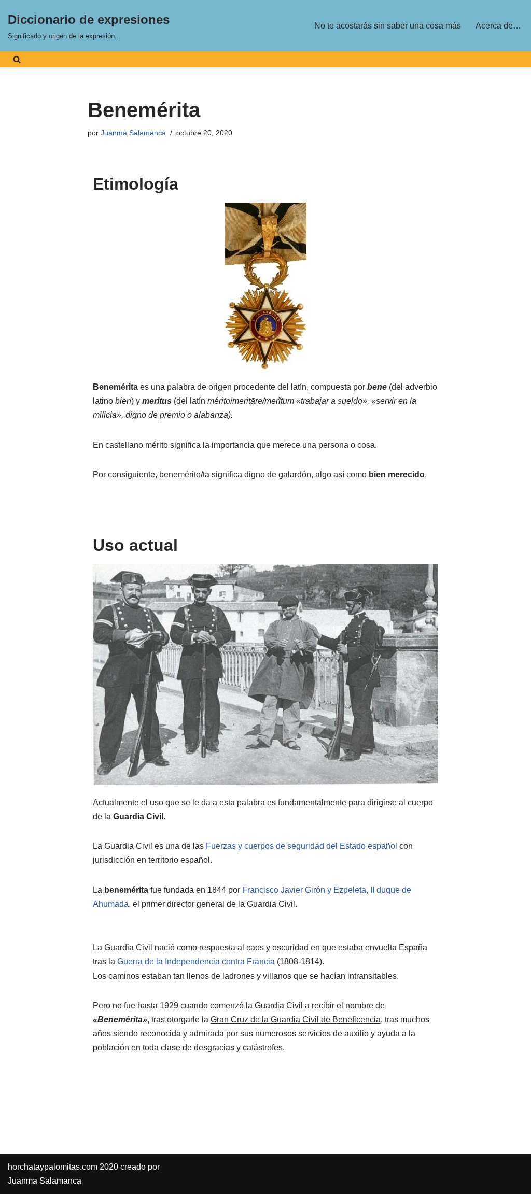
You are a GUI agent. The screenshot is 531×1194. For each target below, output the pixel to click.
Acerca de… (498, 25)
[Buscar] (17, 59)
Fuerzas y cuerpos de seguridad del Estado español (301, 846)
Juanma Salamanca (133, 133)
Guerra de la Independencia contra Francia (196, 961)
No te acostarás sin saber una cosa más (387, 25)
